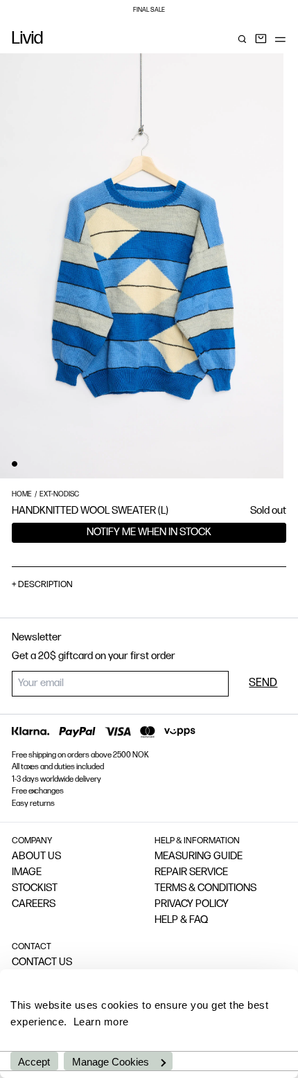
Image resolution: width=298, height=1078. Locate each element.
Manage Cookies (110, 1062)
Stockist (35, 888)
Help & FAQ (181, 920)
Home (22, 494)
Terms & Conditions (205, 888)
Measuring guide (199, 857)
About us (36, 857)
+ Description (42, 584)
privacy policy (192, 904)
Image (27, 873)
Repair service (191, 873)
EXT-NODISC (59, 494)
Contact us (42, 963)
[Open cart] (261, 39)
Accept (34, 1062)
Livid (27, 39)
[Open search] (242, 39)
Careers (33, 904)
